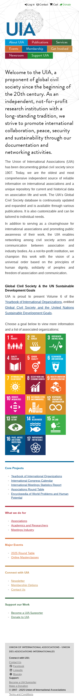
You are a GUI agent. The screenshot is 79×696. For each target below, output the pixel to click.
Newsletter (18, 580)
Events (13, 48)
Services (61, 42)
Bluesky (17, 674)
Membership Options (24, 585)
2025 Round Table (23, 553)
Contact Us (18, 589)
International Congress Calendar (32, 480)
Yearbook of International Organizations (33, 302)
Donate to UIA (20, 617)
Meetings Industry (22, 529)
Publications (40, 42)
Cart (55, 4)
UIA (20, 20)
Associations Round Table (27, 489)
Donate (66, 4)
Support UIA (40, 55)
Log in (31, 4)
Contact (43, 4)
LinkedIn (18, 670)
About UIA (16, 42)
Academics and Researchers (29, 525)
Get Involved (59, 48)
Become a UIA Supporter (27, 612)
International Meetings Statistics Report (36, 484)
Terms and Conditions (21, 694)
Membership (34, 48)
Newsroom (16, 55)
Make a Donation (18, 686)
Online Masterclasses (25, 557)
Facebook (18, 666)
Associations (19, 521)
